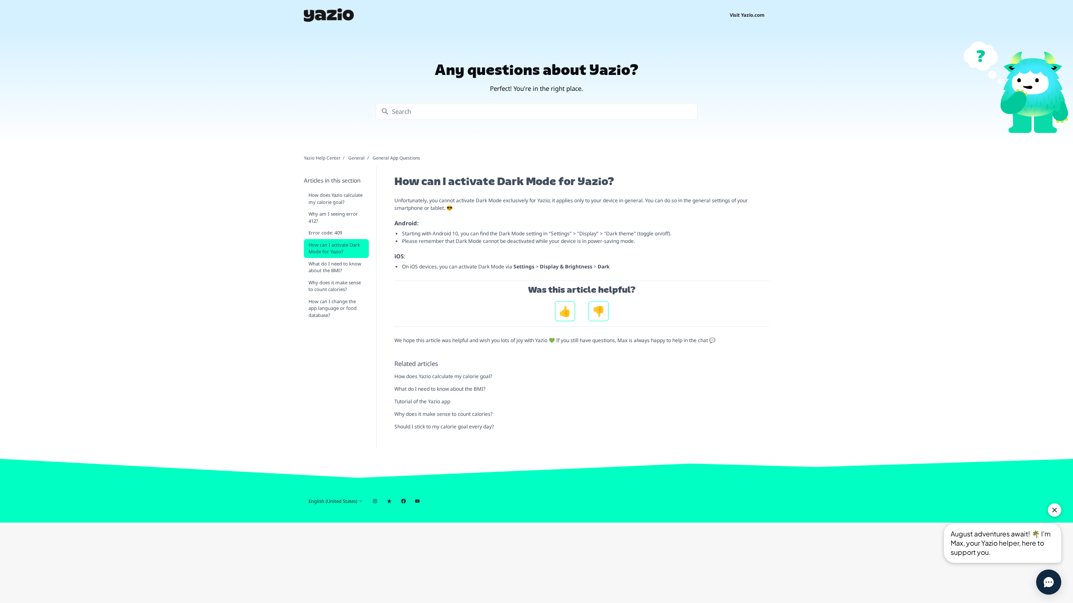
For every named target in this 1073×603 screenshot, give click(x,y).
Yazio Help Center (322, 158)
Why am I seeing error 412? (333, 217)
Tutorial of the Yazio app (422, 401)
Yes (565, 311)
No (598, 311)
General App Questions (396, 158)
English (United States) (333, 501)
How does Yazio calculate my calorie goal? (443, 376)
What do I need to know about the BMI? (439, 388)
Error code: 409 (325, 232)
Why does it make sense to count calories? (443, 413)
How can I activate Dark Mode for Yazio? (334, 248)
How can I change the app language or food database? (332, 308)
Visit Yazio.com (747, 15)
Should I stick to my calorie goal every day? (444, 426)
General (356, 158)
